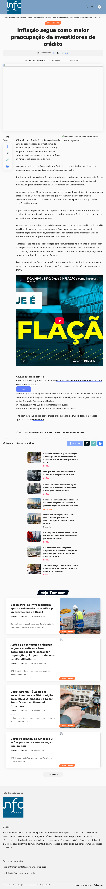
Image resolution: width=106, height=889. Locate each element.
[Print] (66, 53)
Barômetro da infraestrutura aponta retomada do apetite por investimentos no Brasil (33, 608)
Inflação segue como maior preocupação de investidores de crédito (61, 415)
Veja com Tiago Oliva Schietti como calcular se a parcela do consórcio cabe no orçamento (60, 568)
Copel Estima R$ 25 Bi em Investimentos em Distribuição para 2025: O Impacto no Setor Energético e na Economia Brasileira (31, 699)
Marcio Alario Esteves (51, 432)
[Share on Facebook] (54, 53)
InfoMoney (38, 419)
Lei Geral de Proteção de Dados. (36, 401)
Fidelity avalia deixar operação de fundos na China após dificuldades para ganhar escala (60, 535)
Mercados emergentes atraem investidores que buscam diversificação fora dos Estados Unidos (58, 519)
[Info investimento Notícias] (14, 7)
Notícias (46, 466)
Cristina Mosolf (31, 432)
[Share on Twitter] (58, 53)
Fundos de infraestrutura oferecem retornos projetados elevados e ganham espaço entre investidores (61, 503)
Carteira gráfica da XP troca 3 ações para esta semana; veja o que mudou (32, 742)
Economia (47, 527)
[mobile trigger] (5, 7)
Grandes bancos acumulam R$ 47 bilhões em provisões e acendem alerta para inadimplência (59, 487)
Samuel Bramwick (37, 60)
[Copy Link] (62, 53)
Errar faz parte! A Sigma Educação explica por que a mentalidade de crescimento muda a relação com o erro (60, 458)
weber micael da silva (73, 432)
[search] (87, 7)
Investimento (53, 23)
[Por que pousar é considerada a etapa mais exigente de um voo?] (34, 475)
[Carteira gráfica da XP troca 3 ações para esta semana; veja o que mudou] (80, 750)
